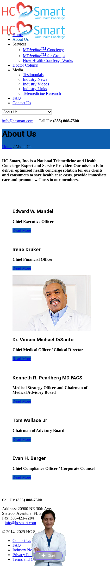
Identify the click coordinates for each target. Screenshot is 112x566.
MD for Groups (44, 56)
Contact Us (22, 103)
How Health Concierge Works (48, 60)
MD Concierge (43, 50)
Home (18, 34)
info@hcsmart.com (17, 121)
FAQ (17, 98)
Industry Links (35, 88)
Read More (22, 230)
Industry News (35, 79)
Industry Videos (36, 84)
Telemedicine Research (42, 93)
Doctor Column (25, 65)
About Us (21, 39)
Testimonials (33, 74)
